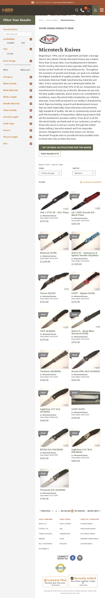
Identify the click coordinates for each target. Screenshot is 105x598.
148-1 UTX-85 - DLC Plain (54, 213)
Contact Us (43, 529)
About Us (42, 524)
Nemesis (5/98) (48, 253)
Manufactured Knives (89, 539)
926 (72, 511)
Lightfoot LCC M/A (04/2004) (81, 451)
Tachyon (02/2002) (50, 371)
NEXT (96, 511)
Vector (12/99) (47, 293)
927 (76, 511)
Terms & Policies (45, 534)
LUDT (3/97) (78, 409)
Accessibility (44, 549)
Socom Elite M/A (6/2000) (85, 371)
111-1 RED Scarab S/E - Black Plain (83, 214)
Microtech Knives (49, 216)
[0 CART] (88, 10)
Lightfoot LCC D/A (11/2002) (50, 410)
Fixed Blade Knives (88, 529)
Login (62, 539)
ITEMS (41, 168)
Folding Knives (87, 524)
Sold (23, 43)
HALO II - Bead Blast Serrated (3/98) (82, 332)
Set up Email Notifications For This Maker (67, 147)
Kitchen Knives (86, 544)
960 (88, 511)
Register (63, 544)
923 (62, 511)
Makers (42, 539)
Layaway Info (65, 534)
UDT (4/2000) (47, 331)
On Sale (10, 54)
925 (69, 511)
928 (79, 511)
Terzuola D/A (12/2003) (52, 490)
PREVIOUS (45, 511)
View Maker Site (50, 154)
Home (41, 20)
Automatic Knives (88, 534)
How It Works (65, 524)
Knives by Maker (52, 20)
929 (82, 511)
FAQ (61, 529)
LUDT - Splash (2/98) (83, 293)
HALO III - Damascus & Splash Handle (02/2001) (84, 254)
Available (10, 43)
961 (92, 511)
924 (65, 511)
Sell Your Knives (45, 544)
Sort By (76, 168)
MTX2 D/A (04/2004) (51, 450)
